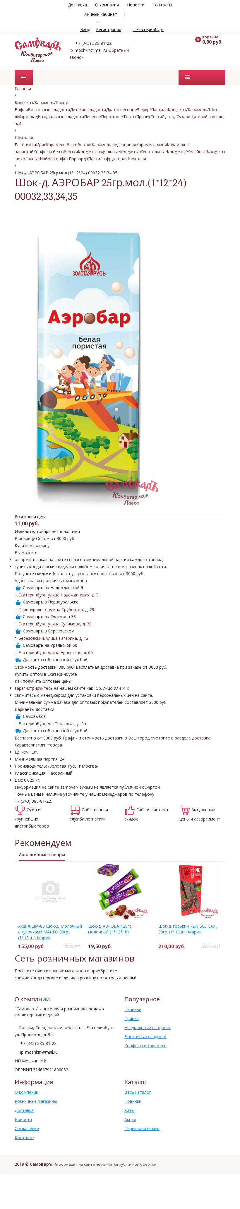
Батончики (25, 144)
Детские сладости (88, 109)
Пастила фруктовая (108, 158)
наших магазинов (69, 971)
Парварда (78, 158)
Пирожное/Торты (118, 116)
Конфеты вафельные (99, 151)
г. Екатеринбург (148, 29)
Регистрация (108, 29)
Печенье (92, 116)
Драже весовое (121, 109)
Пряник (143, 116)
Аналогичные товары (42, 854)
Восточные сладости (49, 109)
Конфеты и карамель (145, 1045)
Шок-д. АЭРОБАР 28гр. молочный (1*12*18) (110, 929)
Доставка (77, 5)
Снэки (156, 116)
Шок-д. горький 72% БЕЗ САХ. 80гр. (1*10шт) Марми (187, 929)
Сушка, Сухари (176, 116)
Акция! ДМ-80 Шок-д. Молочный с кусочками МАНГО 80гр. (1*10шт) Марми (50, 931)
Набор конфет (54, 158)
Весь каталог (137, 1092)
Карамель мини (151, 144)
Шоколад (137, 158)
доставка (201, 738)
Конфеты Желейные (187, 151)
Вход (85, 29)
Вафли (21, 109)
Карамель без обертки (69, 144)
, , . (57, 595)
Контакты (162, 5)
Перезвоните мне (142, 1128)
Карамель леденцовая (114, 144)
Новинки (132, 1101)
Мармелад (27, 116)
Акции (130, 1119)
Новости (135, 5)
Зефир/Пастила (152, 109)
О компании (107, 5)
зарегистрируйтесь (34, 688)
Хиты (129, 1110)
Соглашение (27, 1128)
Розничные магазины (36, 1101)
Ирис (41, 144)
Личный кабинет (101, 14)
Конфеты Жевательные (143, 151)
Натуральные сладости (61, 116)
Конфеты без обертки (55, 151)
